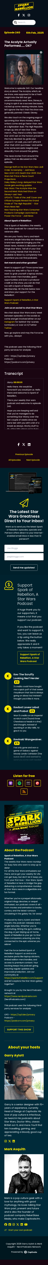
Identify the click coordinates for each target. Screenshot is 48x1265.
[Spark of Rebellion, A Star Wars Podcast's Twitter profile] (10, 1141)
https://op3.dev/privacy (23, 1014)
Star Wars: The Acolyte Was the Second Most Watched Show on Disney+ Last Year (20, 191)
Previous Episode (24, 454)
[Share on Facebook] (19, 445)
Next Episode (33, 459)
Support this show (19, 1029)
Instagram (9, 321)
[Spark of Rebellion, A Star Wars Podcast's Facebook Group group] (10, 1225)
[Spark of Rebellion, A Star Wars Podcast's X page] (23, 15)
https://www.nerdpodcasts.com (20, 996)
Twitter (8, 328)
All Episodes (14, 459)
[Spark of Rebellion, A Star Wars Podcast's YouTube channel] (26, 1225)
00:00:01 (18, 382)
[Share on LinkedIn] (29, 445)
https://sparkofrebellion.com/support (23, 977)
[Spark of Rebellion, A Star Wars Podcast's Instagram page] (29, 15)
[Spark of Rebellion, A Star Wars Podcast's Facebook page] (19, 15)
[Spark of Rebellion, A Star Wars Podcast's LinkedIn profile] (13, 1141)
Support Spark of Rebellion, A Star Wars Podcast (30, 658)
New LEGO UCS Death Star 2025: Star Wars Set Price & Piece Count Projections (22, 176)
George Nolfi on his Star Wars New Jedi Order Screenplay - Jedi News (23, 168)
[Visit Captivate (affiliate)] (30, 1252)
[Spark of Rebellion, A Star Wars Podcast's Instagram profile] (6, 1141)
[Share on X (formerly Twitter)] (23, 445)
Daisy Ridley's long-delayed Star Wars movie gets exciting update (23, 184)
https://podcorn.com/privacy (19, 1020)
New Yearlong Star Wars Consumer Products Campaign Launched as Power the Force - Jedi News (22, 212)
